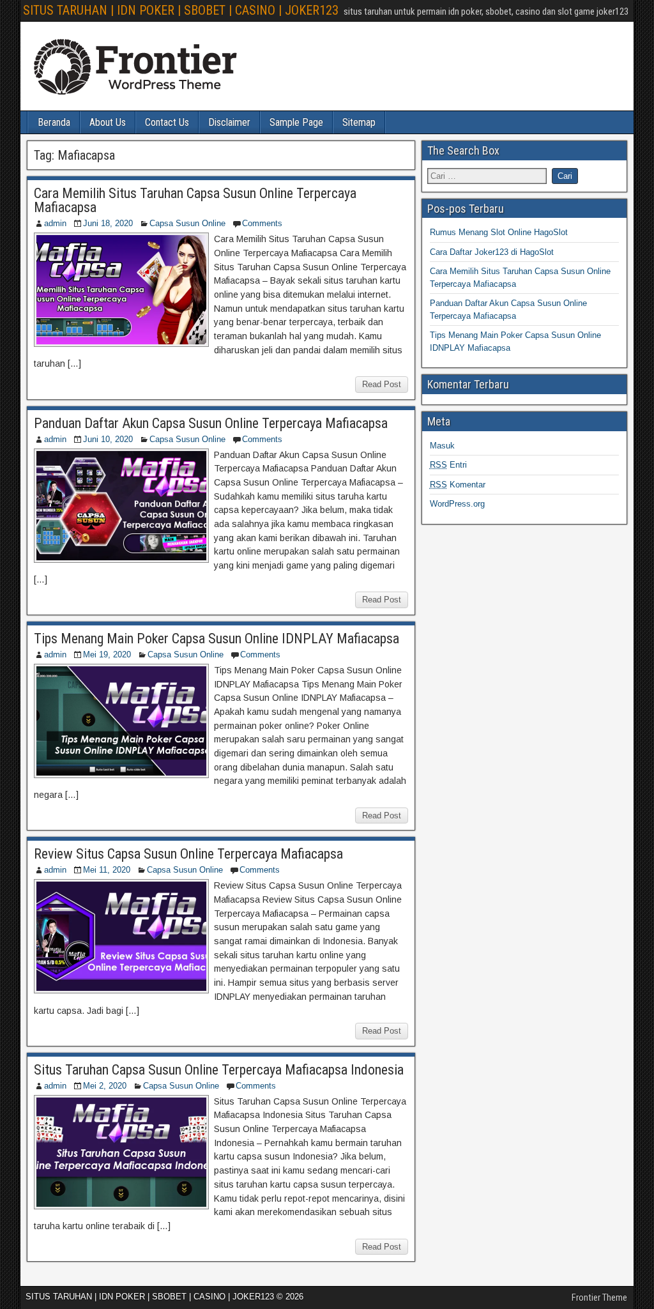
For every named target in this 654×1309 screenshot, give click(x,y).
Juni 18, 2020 (108, 223)
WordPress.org (457, 504)
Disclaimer (229, 122)
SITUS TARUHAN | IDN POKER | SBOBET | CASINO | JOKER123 (180, 10)
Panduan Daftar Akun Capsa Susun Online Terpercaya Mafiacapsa (211, 423)
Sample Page (296, 122)
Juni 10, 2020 (108, 439)
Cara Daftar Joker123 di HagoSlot (492, 252)
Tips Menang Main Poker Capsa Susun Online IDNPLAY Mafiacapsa (216, 639)
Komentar (457, 484)
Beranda (54, 122)
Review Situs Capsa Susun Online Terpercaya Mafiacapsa (188, 854)
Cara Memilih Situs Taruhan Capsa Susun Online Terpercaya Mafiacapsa (195, 200)
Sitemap (359, 122)
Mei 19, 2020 (107, 654)
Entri (448, 465)
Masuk (442, 445)
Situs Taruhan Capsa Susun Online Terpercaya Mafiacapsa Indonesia (219, 1070)
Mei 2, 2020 (104, 1086)
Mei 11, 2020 (106, 870)
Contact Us (167, 122)
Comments (262, 223)
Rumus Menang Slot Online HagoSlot (499, 232)
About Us (107, 122)
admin (55, 223)
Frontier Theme (599, 1297)
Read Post (381, 384)
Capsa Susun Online (187, 223)
